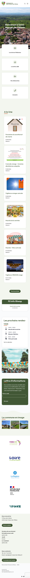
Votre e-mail (5, 393)
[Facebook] (21, 576)
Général (7, 141)
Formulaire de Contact (9, 560)
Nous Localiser (7, 525)
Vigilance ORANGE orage (14, 275)
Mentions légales (5, 570)
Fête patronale (12, 339)
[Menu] (27, 3)
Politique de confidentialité (7, 571)
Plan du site (4, 569)
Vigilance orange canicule (14, 193)
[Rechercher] (24, 3)
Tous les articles (15, 291)
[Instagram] (23, 576)
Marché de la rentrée (13, 220)
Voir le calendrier (8, 342)
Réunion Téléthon (13, 334)
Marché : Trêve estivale (13, 248)
